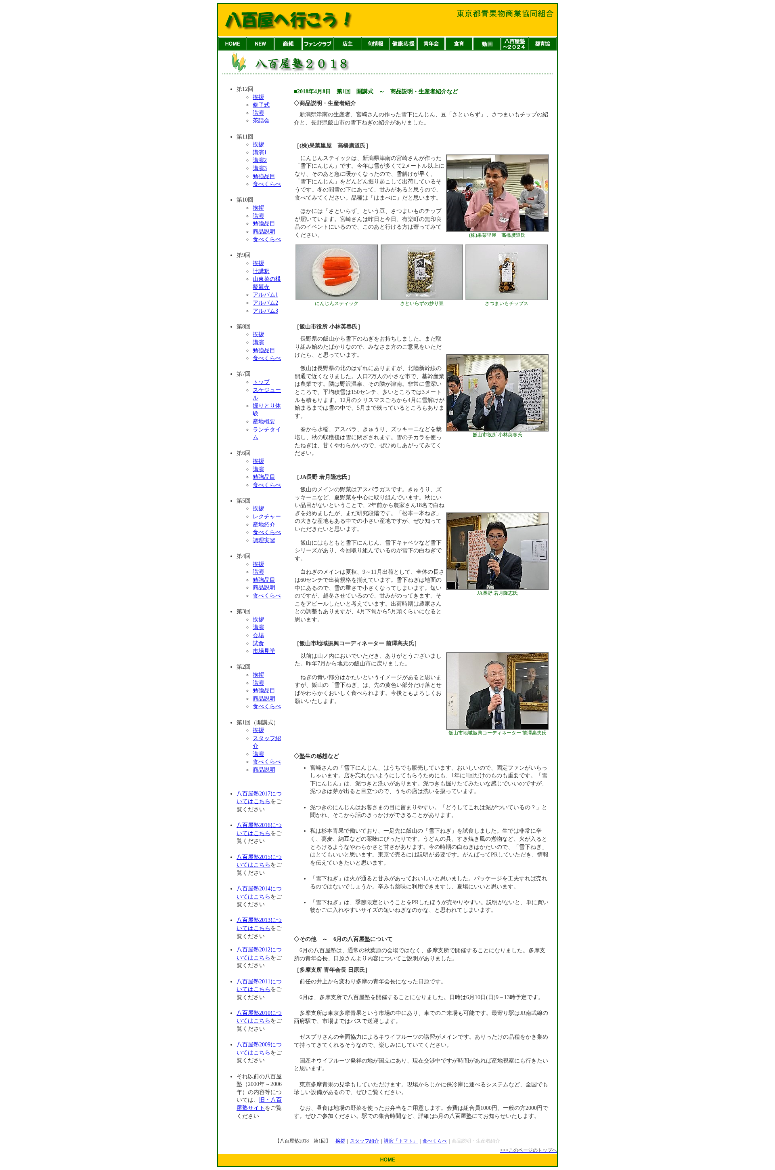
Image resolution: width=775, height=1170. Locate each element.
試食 (258, 643)
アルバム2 (265, 303)
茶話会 (261, 121)
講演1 (260, 152)
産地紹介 (264, 525)
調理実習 (264, 540)
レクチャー (267, 516)
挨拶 (258, 97)
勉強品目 (264, 176)
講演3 (260, 168)
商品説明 (264, 232)
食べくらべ (267, 184)
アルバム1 (265, 295)
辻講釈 (261, 271)
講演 (258, 113)
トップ (261, 382)
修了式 (261, 105)
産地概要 (264, 422)
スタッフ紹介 (364, 1141)
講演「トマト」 (401, 1141)
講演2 (260, 160)
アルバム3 (265, 311)
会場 (258, 635)
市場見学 (264, 651)
